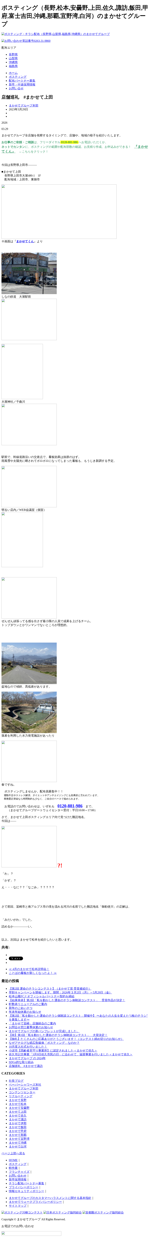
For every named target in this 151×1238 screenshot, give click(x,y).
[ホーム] (55, 34)
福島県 (13, 66)
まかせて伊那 (18, 1123)
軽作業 (13, 1167)
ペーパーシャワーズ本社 (25, 1084)
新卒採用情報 (18, 1179)
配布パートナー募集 (22, 80)
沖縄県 (13, 62)
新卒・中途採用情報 (22, 84)
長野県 (13, 54)
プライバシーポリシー (23, 1187)
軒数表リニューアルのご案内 (28, 1004)
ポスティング (18, 76)
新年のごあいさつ (20, 1007)
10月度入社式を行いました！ (28, 1046)
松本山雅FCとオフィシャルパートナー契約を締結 (41, 996)
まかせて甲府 (18, 1131)
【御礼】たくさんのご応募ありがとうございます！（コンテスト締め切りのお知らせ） (66, 1038)
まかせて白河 (18, 1146)
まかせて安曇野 (19, 1107)
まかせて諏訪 (18, 1119)
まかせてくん (25, 241)
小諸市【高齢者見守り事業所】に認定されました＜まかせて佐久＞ (53, 1050)
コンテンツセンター (22, 1092)
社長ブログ (16, 1080)
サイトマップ (18, 1205)
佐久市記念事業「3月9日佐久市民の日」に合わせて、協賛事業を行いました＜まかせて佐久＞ (71, 1054)
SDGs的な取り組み (21, 1062)
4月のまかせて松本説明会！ (29, 969)
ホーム (13, 72)
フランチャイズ (19, 1171)
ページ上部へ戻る (13, 1153)
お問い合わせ (18, 1175)
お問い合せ (16, 88)
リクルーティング (20, 1096)
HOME (13, 1160)
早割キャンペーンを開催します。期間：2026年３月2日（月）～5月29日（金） (60, 992)
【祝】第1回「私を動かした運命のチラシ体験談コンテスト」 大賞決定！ (58, 1035)
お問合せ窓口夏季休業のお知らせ (31, 1027)
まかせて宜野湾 (19, 1138)
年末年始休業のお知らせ (25, 1011)
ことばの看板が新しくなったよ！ (33, 972)
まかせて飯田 (18, 1127)
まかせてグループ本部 (23, 105)
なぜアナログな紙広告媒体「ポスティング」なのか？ (44, 1042)
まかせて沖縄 (18, 1142)
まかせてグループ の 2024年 (27, 1058)
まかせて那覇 (18, 1134)
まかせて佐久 (18, 1115)
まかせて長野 (18, 1100)
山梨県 (13, 58)
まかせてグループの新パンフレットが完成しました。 (44, 1031)
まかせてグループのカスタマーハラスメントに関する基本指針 (50, 1197)
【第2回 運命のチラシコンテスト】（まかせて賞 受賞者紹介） (50, 988)
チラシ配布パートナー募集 (26, 1183)
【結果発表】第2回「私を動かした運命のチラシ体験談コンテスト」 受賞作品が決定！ (67, 1000)
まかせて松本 (18, 1104)
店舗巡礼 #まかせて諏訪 (26, 1066)
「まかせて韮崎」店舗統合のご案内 (32, 1023)
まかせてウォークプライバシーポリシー (35, 1201)
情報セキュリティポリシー (26, 1191)
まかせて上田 (18, 1111)
